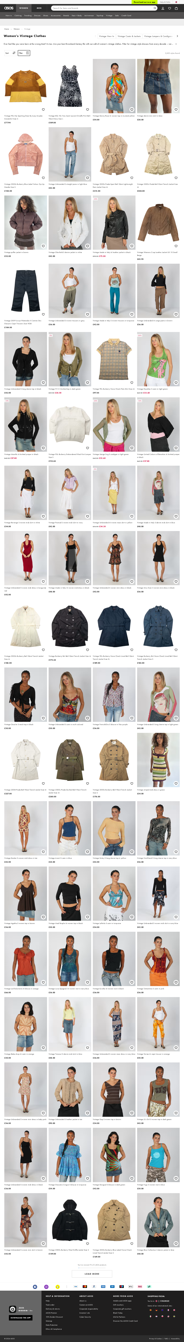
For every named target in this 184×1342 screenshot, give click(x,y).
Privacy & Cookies (155, 1339)
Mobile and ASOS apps (122, 1301)
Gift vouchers (118, 1305)
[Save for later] (43, 109)
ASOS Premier (51, 1313)
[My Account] (162, 8)
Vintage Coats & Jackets (129, 36)
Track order (50, 1305)
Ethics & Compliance (54, 1329)
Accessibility (175, 1339)
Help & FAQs (165, 2)
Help (48, 1301)
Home (6, 29)
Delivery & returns (53, 1309)
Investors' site (84, 1313)
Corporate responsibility (88, 1309)
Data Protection (52, 1325)
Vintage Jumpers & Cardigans (158, 36)
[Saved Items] (169, 8)
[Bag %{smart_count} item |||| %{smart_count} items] (176, 8)
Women (17, 29)
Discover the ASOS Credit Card (125, 1321)
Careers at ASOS (86, 1305)
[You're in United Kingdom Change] (176, 2)
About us (82, 1301)
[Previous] (95, 36)
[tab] (8, 15)
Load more (92, 1273)
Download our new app (144, 2)
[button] (151, 1310)
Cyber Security (85, 1317)
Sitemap (49, 1321)
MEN (39, 8)
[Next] (177, 36)
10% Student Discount (54, 1317)
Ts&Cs (166, 1339)
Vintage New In (106, 36)
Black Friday (118, 1313)
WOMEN (23, 8)
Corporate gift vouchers (122, 1309)
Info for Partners (119, 1317)
